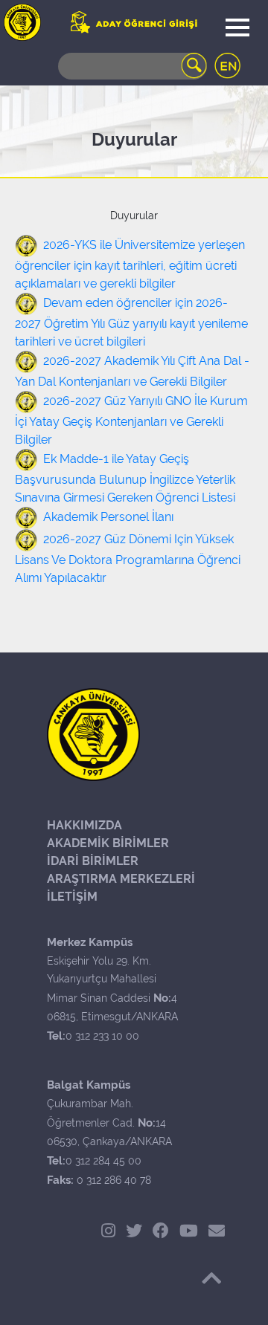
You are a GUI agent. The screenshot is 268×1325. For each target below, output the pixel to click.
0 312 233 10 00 (102, 1036)
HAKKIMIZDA (84, 825)
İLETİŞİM (72, 897)
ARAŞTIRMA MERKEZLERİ (121, 879)
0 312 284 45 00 (103, 1161)
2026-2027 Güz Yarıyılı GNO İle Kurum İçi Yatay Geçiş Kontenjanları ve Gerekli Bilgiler (131, 420)
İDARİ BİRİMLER (92, 861)
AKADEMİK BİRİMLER (108, 843)
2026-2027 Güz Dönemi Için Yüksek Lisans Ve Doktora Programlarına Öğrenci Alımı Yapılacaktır (127, 558)
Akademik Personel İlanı (108, 517)
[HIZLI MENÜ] (22, 22)
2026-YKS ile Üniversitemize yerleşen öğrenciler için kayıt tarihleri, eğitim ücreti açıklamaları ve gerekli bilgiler (130, 264)
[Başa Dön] (211, 1278)
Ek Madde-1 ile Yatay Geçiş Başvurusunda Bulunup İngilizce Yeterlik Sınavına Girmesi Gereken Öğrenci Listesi (125, 478)
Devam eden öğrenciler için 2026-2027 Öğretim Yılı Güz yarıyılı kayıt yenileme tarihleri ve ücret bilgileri (131, 322)
